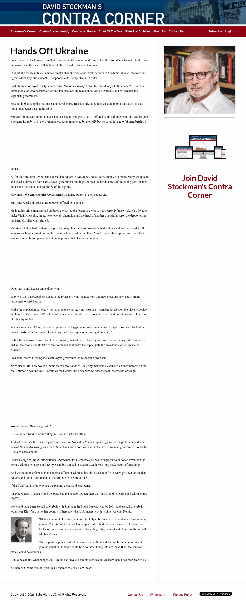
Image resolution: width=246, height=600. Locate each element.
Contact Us (176, 31)
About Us (159, 31)
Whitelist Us (158, 594)
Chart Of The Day (110, 31)
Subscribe (215, 31)
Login (229, 31)
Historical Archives (137, 31)
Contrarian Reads (84, 31)
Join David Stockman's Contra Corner (200, 186)
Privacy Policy (183, 594)
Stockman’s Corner (24, 31)
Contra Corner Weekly (54, 31)
